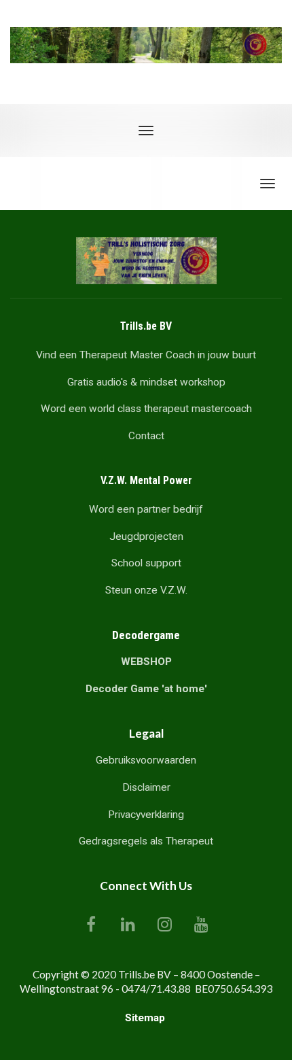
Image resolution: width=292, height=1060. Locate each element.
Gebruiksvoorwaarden (146, 760)
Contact (146, 436)
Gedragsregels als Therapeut (146, 841)
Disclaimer (146, 787)
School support (146, 563)
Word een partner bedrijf (146, 509)
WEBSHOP (146, 661)
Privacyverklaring (146, 814)
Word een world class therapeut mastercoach (146, 409)
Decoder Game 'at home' (146, 689)
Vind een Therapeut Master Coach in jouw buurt (146, 355)
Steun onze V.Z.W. (146, 590)
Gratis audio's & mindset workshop (146, 382)
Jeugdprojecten (146, 536)
